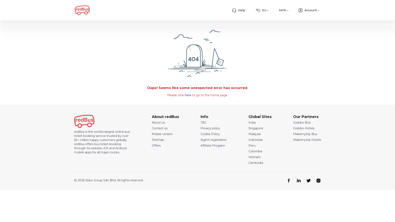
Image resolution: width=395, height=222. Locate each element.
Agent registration (214, 140)
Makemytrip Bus (305, 134)
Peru (252, 145)
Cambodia (256, 163)
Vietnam (255, 157)
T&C (203, 122)
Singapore (256, 128)
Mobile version (162, 134)
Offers (156, 145)
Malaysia (255, 134)
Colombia (255, 151)
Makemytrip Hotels (307, 140)
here (188, 95)
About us (158, 122)
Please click (176, 95)
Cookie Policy (210, 134)
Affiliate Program (213, 145)
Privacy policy (210, 128)
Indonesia (256, 140)
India (252, 122)
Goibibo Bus (301, 122)
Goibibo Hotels (303, 128)
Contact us (159, 128)
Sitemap (158, 140)
